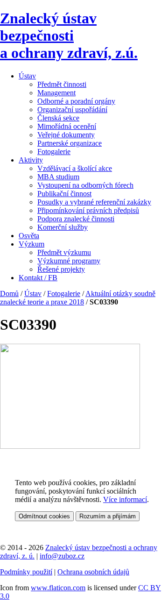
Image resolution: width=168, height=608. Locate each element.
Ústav (27, 76)
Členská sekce (58, 118)
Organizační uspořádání (72, 109)
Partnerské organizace (69, 143)
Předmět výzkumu (64, 252)
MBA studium (58, 177)
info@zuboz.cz (62, 556)
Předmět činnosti (61, 84)
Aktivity (31, 160)
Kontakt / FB (38, 278)
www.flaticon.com (58, 588)
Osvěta (29, 236)
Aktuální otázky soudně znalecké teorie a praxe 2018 (77, 298)
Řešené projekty (61, 269)
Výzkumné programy (68, 261)
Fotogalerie (53, 152)
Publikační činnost (64, 194)
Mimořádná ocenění (66, 126)
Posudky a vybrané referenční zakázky (94, 202)
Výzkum (31, 244)
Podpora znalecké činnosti (75, 219)
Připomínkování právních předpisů (88, 210)
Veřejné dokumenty (66, 135)
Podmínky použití (26, 572)
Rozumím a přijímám (107, 516)
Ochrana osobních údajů (93, 572)
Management (56, 93)
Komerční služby (62, 227)
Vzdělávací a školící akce (74, 168)
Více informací (125, 499)
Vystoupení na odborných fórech (85, 185)
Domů (9, 293)
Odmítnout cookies (44, 516)
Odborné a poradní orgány (76, 101)
